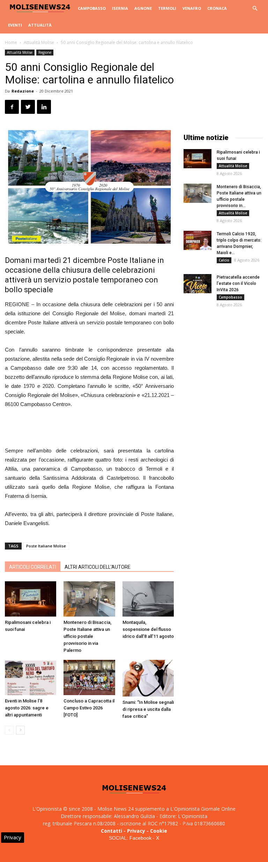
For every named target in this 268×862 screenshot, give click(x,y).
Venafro (192, 8)
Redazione (23, 91)
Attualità (40, 25)
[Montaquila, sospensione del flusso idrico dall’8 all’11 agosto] (148, 599)
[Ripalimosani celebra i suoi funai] (30, 599)
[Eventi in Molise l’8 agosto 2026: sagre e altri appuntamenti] (30, 677)
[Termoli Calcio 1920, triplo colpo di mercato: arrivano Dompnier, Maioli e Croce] (197, 240)
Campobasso (92, 8)
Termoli (167, 8)
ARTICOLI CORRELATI (32, 567)
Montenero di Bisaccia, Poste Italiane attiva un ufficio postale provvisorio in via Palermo (87, 636)
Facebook (140, 838)
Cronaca (217, 8)
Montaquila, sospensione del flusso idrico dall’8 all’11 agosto (148, 629)
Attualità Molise (39, 42)
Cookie (158, 830)
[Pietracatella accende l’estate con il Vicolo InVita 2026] (197, 283)
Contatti (111, 830)
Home (11, 42)
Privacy (136, 830)
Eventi (15, 25)
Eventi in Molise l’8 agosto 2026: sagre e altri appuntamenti (27, 707)
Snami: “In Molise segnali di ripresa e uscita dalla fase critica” (148, 709)
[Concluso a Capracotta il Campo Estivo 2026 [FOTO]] (89, 677)
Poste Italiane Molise (46, 545)
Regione (44, 52)
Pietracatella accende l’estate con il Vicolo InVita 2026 (238, 283)
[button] (254, 8)
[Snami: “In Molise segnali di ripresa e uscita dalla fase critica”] (148, 678)
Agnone (143, 8)
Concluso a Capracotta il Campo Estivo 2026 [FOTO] (89, 707)
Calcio (224, 260)
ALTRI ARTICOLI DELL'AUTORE (98, 567)
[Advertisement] (89, 428)
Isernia (120, 8)
